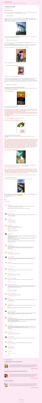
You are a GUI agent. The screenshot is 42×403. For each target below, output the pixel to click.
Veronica (9, 317)
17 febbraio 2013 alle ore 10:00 (12, 231)
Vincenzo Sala (10, 336)
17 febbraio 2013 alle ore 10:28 (12, 249)
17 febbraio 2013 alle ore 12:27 (12, 254)
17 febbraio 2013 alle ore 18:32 (12, 296)
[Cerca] (38, 2)
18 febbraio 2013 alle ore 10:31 (12, 308)
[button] (37, 6)
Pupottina (9, 233)
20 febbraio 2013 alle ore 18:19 (12, 329)
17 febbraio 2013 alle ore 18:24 (12, 282)
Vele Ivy (9, 225)
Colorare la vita (8, 2)
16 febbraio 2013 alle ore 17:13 (12, 216)
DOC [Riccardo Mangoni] (11, 278)
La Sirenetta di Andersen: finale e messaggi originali (13, 361)
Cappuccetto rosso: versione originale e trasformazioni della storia (15, 371)
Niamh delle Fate (6, 43)
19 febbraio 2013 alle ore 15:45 (12, 322)
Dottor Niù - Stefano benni (8, 380)
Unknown (9, 273)
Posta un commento (8, 355)
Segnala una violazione (21, 401)
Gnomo (9, 76)
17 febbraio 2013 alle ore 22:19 (12, 301)
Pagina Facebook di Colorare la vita (25, 36)
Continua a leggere (34, 368)
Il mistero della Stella (31, 45)
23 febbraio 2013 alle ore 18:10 (12, 348)
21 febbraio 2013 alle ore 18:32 (12, 339)
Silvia (30, 42)
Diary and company (7, 201)
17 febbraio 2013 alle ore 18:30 (12, 291)
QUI (23, 118)
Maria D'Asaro (9, 213)
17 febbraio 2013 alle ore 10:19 (12, 242)
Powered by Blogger (21, 399)
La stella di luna (25, 12)
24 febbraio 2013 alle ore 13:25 (12, 353)
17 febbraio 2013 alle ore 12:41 (12, 266)
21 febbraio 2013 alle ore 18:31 (12, 334)
